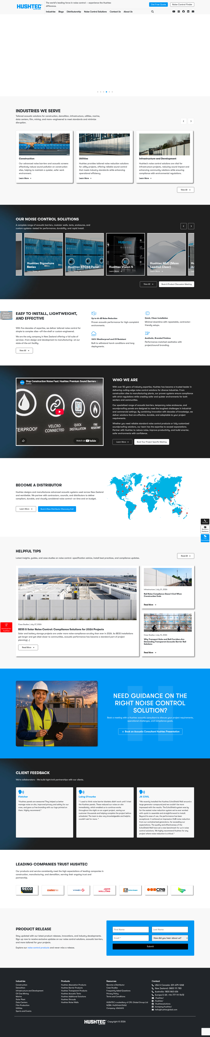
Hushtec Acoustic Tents (71, 994)
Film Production (22, 1005)
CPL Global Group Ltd (138, 1002)
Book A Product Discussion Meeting (177, 284)
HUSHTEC (110, 1002)
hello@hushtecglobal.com (166, 1010)
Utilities (19, 1008)
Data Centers (21, 1002)
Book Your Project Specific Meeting (54, 69)
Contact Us (115, 11)
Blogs (61, 11)
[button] (97, 92)
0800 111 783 (175, 988)
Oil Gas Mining (22, 994)
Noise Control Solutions (95, 11)
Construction (21, 985)
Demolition (20, 988)
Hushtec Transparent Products (74, 991)
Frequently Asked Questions (118, 991)
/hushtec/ (159, 998)
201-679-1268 (177, 985)
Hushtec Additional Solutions (73, 996)
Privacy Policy (112, 994)
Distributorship (74, 11)
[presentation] (184, 121)
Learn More (26, 69)
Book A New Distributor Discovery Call (57, 509)
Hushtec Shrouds (68, 999)
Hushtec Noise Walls (70, 1002)
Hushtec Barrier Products (72, 988)
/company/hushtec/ (163, 1007)
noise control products (38, 947)
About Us (128, 11)
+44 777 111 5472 (176, 995)
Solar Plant (20, 999)
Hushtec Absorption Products (73, 985)
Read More (27, 647)
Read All (184, 556)
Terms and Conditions (115, 996)
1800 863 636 (171, 991)
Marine (19, 996)
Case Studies (112, 988)
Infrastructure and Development (29, 991)
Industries (50, 11)
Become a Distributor (115, 985)
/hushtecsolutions (162, 1004)
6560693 (120, 1008)
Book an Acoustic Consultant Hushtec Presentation (152, 731)
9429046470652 (119, 1005)
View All (184, 190)
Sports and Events (23, 1011)
